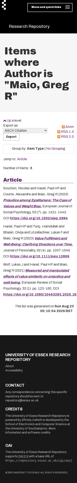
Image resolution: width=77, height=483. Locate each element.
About (9, 366)
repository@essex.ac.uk (21, 400)
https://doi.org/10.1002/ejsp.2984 (39, 218)
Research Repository (29, 26)
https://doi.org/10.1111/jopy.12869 (39, 256)
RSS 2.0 (67, 136)
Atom (69, 127)
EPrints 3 (28, 420)
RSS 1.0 (67, 131)
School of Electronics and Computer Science (36, 424)
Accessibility (14, 370)
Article (22, 159)
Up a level (14, 120)
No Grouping (55, 148)
